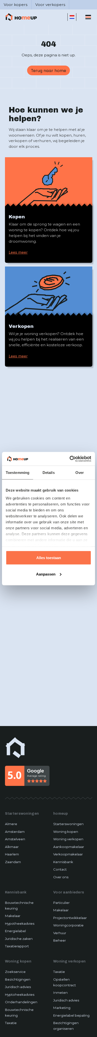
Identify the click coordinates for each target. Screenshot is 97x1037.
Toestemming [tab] (17, 472)
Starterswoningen (68, 824)
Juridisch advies (18, 987)
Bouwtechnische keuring (19, 905)
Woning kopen (65, 832)
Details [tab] (49, 472)
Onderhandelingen (21, 1002)
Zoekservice (15, 972)
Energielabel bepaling (71, 1015)
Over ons (60, 877)
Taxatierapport (17, 946)
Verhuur (59, 933)
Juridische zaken (19, 939)
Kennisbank (63, 862)
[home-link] (15, 747)
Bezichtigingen (17, 979)
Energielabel (15, 931)
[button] (72, 17)
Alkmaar (12, 847)
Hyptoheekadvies (19, 995)
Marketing (61, 1008)
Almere (11, 824)
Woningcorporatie (68, 925)
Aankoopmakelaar (68, 847)
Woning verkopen (68, 839)
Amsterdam (15, 832)
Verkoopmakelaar (68, 854)
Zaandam (13, 862)
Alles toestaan (48, 558)
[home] (21, 17)
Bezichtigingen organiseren (66, 1026)
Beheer (59, 940)
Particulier (61, 903)
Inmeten (60, 993)
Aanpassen (45, 574)
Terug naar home (48, 70)
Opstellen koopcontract (64, 982)
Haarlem (12, 854)
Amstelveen (15, 839)
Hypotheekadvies (19, 923)
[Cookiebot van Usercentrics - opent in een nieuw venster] (69, 459)
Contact (60, 869)
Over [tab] (79, 472)
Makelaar (12, 916)
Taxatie (11, 1023)
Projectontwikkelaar (70, 918)
